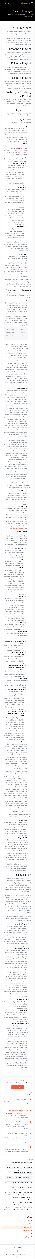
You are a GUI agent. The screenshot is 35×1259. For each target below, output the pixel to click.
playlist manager (28, 1202)
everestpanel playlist (27, 1177)
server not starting (28, 1207)
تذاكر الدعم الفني (25, 1221)
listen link (14, 1192)
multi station (22, 1197)
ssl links (5, 1209)
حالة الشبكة (27, 1233)
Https (9, 1189)
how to (20, 1180)
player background (28, 1199)
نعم (20, 1087)
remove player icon (27, 1204)
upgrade (19, 1212)
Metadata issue (11, 1194)
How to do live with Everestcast (11, 1184)
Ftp (13, 1177)
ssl (9, 1209)
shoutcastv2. (29, 1209)
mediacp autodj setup (21, 1194)
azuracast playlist (15, 1165)
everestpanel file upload (26, 1175)
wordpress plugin (12, 1212)
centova (14, 1167)
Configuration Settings (17, 528)
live (10, 1192)
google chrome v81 (27, 1180)
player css (19, 1199)
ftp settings (8, 1177)
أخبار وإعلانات (26, 1224)
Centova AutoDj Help (12, 14)
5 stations (17, 1162)
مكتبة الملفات (26, 1230)
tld (23, 1212)
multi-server (15, 1197)
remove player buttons (18, 1202)
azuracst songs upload (27, 1167)
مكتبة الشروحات (21, 14)
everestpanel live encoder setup (12, 1175)
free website (18, 1177)
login (6, 1192)
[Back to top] (17, 1250)
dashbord (30, 1170)
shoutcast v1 (9, 1207)
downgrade (18, 1170)
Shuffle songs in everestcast (18, 1209)
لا (13, 1087)
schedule (19, 1204)
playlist (7, 1199)
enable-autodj (11, 1170)
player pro (13, 1199)
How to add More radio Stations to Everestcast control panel (18, 1182)
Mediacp (30, 1194)
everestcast (29, 1172)
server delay (13, 1204)
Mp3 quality (29, 1197)
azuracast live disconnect (26, 1165)
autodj (12, 1162)
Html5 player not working (26, 1189)
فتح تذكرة (27, 1236)
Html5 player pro (15, 1189)
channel (8, 1167)
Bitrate (18, 1167)
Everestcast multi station (19, 1172)
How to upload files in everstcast (25, 1187)
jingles (4, 1189)
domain (24, 1170)
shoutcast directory (18, 1207)
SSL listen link (29, 1212)
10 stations (29, 1162)
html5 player (13, 1187)
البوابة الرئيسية (30, 14)
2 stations (23, 1162)
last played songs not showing (25, 1192)
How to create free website (26, 1184)
